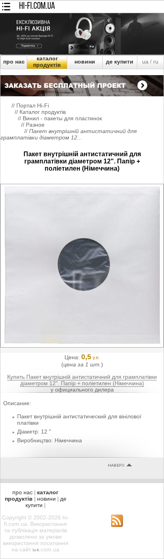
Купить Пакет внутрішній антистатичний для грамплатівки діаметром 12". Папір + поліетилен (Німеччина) (82, 380)
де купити (119, 61)
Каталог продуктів (43, 112)
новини (84, 61)
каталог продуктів (47, 61)
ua (145, 61)
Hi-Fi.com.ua (37, 6)
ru (155, 61)
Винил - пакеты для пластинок (62, 118)
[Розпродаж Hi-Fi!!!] (82, 52)
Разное (35, 124)
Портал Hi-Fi (32, 105)
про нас (14, 61)
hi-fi (36, 550)
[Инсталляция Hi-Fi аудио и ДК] (82, 83)
